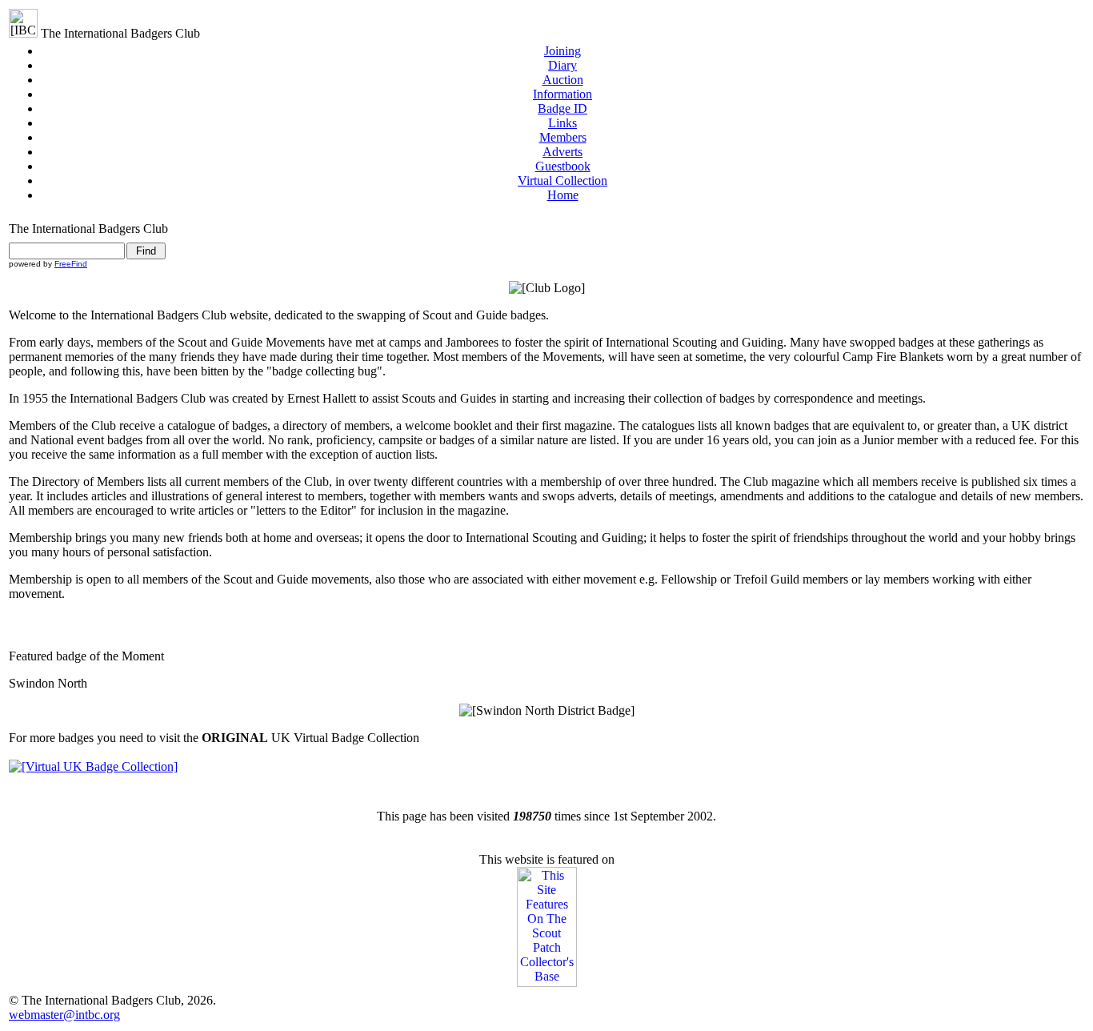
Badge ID (562, 108)
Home (563, 195)
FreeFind (70, 263)
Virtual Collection (562, 180)
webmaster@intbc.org (64, 1014)
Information (562, 94)
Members (563, 137)
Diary (562, 65)
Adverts (562, 151)
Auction (562, 79)
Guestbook (563, 166)
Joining (562, 51)
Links (562, 123)
